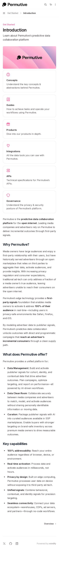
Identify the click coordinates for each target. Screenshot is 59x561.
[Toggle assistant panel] (51, 4)
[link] (29, 81)
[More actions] (55, 5)
